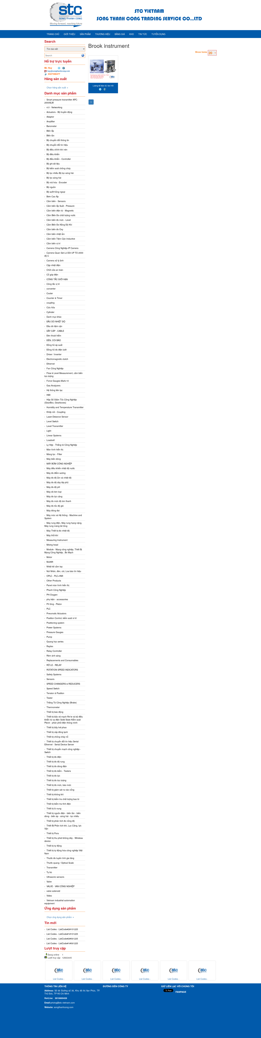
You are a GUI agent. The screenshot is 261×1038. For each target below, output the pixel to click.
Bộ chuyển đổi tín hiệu (57, 144)
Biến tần (50, 135)
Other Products (54, 580)
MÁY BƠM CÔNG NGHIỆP (59, 463)
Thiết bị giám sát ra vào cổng (60, 789)
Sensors (50, 679)
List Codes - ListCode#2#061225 (62, 938)
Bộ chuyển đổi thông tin (58, 140)
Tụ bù (49, 872)
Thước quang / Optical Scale (60, 862)
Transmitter (52, 867)
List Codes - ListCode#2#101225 (62, 929)
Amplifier (51, 121)
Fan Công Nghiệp (55, 368)
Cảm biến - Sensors (56, 201)
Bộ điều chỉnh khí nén (57, 149)
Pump (49, 636)
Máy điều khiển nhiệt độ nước (61, 468)
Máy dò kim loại (54, 491)
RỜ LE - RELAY (54, 664)
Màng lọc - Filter (54, 454)
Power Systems (54, 627)
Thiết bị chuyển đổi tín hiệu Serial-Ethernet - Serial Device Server (61, 743)
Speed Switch (53, 688)
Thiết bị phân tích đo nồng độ (61, 820)
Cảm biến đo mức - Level (59, 219)
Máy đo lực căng (54, 496)
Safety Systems (54, 674)
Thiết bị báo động (55, 711)
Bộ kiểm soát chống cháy (59, 168)
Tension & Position (55, 693)
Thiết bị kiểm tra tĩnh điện (59, 803)
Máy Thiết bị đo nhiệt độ (58, 530)
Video (49, 895)
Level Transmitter (55, 426)
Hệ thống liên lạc (55, 390)
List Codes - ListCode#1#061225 (62, 943)
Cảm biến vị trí (53, 243)
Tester (50, 697)
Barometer (52, 126)
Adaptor (50, 116)
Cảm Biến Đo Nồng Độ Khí (59, 224)
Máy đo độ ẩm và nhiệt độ (59, 477)
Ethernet (51, 363)
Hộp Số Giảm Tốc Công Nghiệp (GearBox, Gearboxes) (60, 401)
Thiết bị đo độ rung (56, 761)
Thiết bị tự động (54, 845)
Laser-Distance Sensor (57, 416)
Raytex (50, 646)
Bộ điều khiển (53, 154)
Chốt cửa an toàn (55, 269)
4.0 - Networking (54, 107)
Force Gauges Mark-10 (58, 380)
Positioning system (55, 622)
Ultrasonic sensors (55, 876)
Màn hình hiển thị (55, 449)
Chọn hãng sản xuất (57, 87)
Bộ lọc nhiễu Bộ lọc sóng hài (60, 172)
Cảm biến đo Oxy (55, 229)
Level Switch (52, 421)
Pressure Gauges (55, 632)
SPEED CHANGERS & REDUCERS (63, 683)
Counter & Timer (54, 297)
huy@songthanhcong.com (58, 71)
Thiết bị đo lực (53, 775)
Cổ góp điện (52, 274)
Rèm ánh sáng (54, 655)
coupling (51, 302)
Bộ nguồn (51, 187)
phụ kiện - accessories (57, 599)
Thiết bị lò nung (54, 808)
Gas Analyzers (53, 385)
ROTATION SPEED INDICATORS (62, 669)
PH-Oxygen (52, 594)
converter (51, 288)
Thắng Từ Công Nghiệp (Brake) (62, 702)
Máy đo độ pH (53, 487)
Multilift (50, 561)
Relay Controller (54, 650)
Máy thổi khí (52, 535)
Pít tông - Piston (54, 603)
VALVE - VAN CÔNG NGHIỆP (60, 886)
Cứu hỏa (51, 307)
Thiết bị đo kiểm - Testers (59, 770)
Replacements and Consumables (62, 660)
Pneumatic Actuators (56, 613)
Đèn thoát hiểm (54, 335)
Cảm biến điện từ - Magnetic (60, 210)
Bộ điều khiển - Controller (59, 158)
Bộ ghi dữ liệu (53, 163)
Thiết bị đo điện (54, 756)
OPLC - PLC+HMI (55, 575)
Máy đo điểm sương (56, 472)
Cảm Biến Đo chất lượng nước (61, 215)
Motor (49, 557)
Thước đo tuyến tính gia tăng (60, 858)
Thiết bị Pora (53, 833)
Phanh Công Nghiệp (56, 589)
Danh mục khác (54, 316)
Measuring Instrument (57, 539)
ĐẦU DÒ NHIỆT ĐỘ (56, 321)
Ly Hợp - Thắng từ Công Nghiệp (62, 444)
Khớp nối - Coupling (56, 411)
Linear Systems (54, 435)
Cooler (50, 293)
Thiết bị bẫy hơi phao (57, 727)
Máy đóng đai (53, 510)
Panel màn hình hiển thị (58, 585)
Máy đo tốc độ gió (55, 505)
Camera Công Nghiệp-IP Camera (62, 248)
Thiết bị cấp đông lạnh (57, 732)
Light (49, 430)
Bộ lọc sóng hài (54, 177)
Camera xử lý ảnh (55, 260)
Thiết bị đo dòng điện (57, 766)
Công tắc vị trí (53, 283)
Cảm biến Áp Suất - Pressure (60, 205)
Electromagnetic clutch (57, 358)
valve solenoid (53, 890)
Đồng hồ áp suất (54, 344)
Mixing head (52, 544)
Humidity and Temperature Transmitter (65, 407)
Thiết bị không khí (55, 794)
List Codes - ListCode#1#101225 (62, 933)
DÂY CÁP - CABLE (55, 330)
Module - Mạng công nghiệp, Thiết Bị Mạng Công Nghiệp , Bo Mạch (63, 551)
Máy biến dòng (54, 458)
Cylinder (50, 312)
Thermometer (53, 707)
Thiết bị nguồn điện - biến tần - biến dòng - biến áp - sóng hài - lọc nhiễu (62, 815)
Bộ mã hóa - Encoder (57, 182)
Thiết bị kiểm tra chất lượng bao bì (63, 799)
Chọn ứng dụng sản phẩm (59, 917)
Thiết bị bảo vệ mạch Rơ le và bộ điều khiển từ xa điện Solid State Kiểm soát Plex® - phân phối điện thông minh (63, 719)
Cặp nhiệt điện (53, 265)
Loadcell (51, 440)
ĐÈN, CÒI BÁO (54, 340)
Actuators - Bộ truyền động (59, 112)
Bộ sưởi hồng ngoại (56, 191)
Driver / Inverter (54, 354)
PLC (48, 608)
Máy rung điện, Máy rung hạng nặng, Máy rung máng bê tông (63, 524)
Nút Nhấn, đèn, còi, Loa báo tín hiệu (64, 571)
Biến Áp (50, 130)
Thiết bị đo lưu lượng (56, 780)
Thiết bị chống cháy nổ (57, 736)
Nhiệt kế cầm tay (55, 566)
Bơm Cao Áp (53, 196)
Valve (49, 881)
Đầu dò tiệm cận (54, 326)
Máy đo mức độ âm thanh (59, 501)
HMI (48, 394)
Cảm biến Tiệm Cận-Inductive (61, 238)
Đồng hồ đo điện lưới (56, 349)
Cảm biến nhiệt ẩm (56, 233)
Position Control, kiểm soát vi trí (62, 618)
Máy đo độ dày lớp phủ (57, 482)
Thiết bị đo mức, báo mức (59, 784)
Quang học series (55, 641)
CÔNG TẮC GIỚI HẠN (57, 279)
